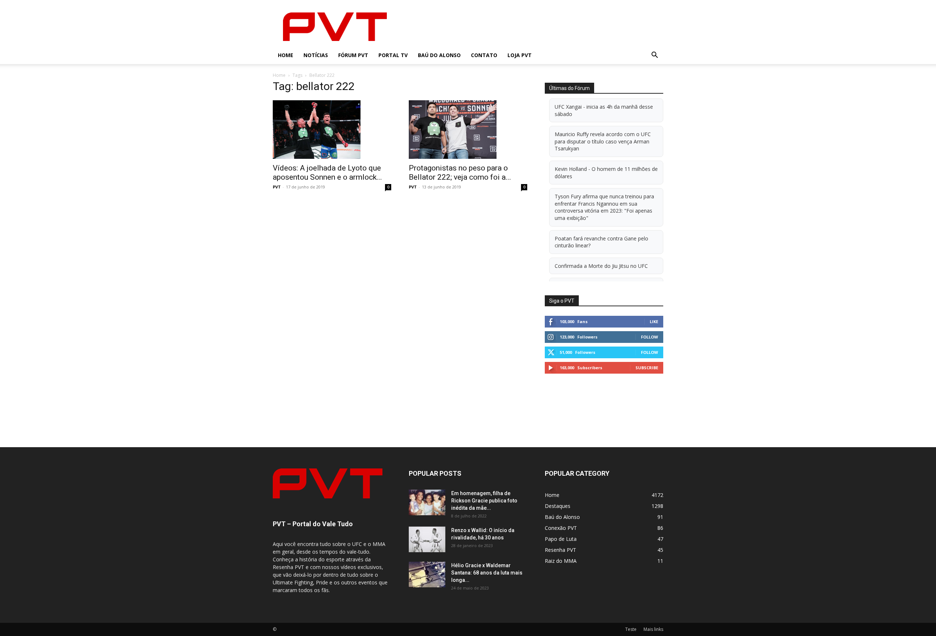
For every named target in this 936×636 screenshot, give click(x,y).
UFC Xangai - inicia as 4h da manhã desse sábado (604, 110)
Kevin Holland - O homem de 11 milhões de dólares (606, 172)
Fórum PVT (353, 55)
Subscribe (646, 367)
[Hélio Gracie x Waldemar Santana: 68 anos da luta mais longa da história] (427, 574)
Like (654, 321)
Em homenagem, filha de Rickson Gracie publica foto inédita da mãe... (484, 500)
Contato (484, 55)
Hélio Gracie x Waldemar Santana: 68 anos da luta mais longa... (486, 572)
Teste (631, 629)
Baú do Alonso (439, 55)
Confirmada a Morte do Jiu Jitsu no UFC (601, 265)
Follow (649, 337)
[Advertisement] (530, 26)
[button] (654, 55)
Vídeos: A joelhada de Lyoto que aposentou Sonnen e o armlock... (327, 173)
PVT (277, 187)
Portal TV (393, 55)
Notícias (315, 55)
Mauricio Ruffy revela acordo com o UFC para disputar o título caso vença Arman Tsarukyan (603, 141)
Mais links (653, 629)
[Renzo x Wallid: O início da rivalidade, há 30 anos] (427, 539)
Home (285, 55)
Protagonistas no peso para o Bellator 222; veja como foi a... (460, 173)
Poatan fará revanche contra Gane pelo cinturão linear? (601, 242)
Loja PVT (519, 55)
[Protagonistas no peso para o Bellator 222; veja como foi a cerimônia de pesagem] (468, 129)
